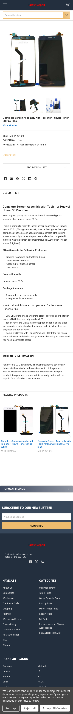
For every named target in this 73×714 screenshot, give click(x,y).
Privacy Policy (9, 624)
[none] (37, 60)
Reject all (30, 708)
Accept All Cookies (55, 708)
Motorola (42, 666)
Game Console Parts (49, 598)
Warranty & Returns (12, 619)
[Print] (17, 178)
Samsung (7, 666)
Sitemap (7, 645)
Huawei (6, 671)
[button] (37, 167)
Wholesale (8, 598)
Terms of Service (11, 629)
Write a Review (10, 125)
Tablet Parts (45, 593)
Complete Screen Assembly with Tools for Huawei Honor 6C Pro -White (17, 444)
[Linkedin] (29, 178)
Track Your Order (11, 603)
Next (69, 436)
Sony (5, 681)
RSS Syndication (11, 634)
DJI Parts (43, 619)
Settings (10, 708)
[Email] (11, 178)
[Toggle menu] (5, 5)
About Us (7, 587)
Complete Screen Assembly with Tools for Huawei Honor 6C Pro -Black (54, 444)
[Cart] (68, 4)
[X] (23, 178)
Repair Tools (45, 613)
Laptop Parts (45, 603)
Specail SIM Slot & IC (49, 633)
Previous (3, 436)
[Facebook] (5, 178)
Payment (7, 613)
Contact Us (8, 593)
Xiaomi (6, 676)
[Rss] (42, 561)
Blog (5, 640)
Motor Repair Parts (48, 608)
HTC (40, 676)
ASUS (41, 681)
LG (39, 671)
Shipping (7, 608)
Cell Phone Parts (47, 587)
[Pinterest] (35, 178)
